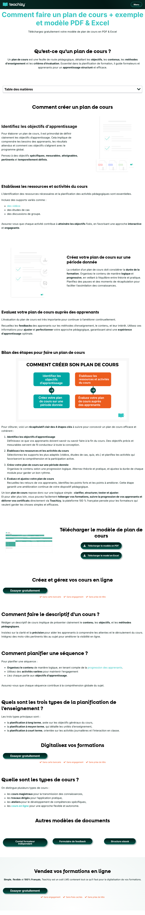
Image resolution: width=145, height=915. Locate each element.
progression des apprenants (105, 667)
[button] (139, 89)
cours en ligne (20, 805)
